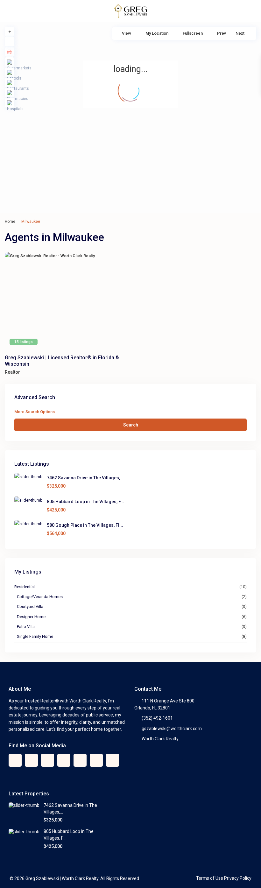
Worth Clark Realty (160, 738)
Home (10, 221)
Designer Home (31, 616)
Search (130, 424)
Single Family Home (35, 636)
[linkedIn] (63, 760)
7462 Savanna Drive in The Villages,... (85, 477)
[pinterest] (80, 760)
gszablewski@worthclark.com (172, 728)
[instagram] (112, 760)
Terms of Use (209, 878)
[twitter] (31, 760)
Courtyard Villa (30, 606)
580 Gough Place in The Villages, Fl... (85, 525)
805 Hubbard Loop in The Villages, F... (85, 501)
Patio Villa (26, 626)
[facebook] (15, 760)
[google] (47, 760)
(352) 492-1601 (157, 718)
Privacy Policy (237, 878)
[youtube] (96, 760)
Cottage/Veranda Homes (40, 596)
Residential (24, 586)
